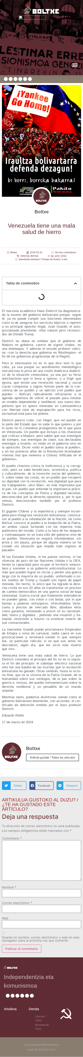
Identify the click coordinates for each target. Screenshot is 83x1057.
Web (5, 918)
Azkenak (25, 256)
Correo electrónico (17, 902)
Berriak (34, 256)
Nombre (9, 887)
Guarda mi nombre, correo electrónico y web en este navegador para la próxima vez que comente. (40, 939)
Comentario (12, 838)
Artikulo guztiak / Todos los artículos (52, 757)
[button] (74, 65)
